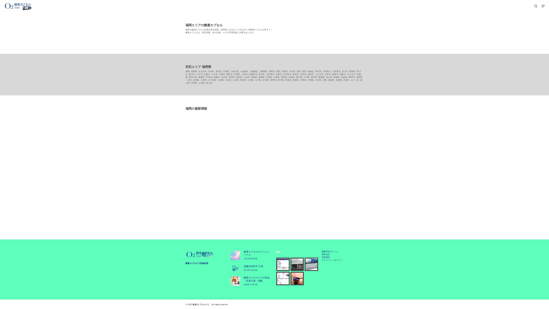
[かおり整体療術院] (297, 264)
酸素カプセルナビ (201, 304)
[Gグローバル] (283, 278)
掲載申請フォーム (330, 251)
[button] (543, 6)
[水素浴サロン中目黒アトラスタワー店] (297, 278)
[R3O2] (283, 264)
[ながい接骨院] (311, 264)
